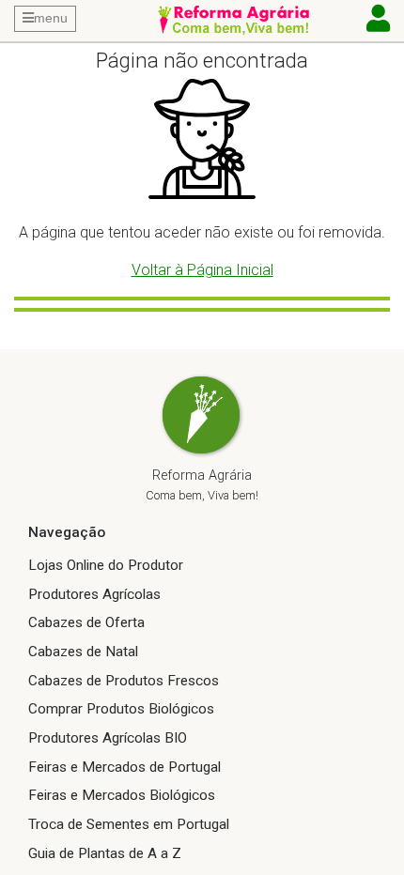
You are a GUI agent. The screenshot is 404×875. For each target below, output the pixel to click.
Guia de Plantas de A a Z (104, 853)
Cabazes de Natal (83, 651)
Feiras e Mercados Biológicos (121, 795)
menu (51, 17)
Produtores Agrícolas (94, 594)
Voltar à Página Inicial (202, 270)
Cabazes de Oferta (86, 622)
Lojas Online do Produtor (105, 565)
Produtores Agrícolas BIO (107, 737)
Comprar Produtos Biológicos (121, 708)
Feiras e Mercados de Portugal (124, 767)
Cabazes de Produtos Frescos (123, 680)
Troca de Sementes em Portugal (128, 824)
